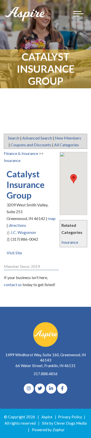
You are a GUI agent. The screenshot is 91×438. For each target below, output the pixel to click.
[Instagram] (29, 389)
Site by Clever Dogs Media (64, 423)
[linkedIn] (51, 389)
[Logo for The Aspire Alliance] (25, 14)
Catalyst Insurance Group (25, 184)
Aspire (46, 417)
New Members (68, 137)
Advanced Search (37, 137)
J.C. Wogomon (23, 232)
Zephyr (59, 429)
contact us (13, 284)
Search (13, 137)
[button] (73, 178)
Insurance (69, 242)
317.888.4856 (45, 373)
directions (17, 225)
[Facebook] (62, 389)
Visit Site (14, 252)
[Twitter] (40, 389)
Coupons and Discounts (31, 144)
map (52, 218)
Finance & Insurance (21, 153)
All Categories (66, 144)
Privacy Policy (70, 417)
